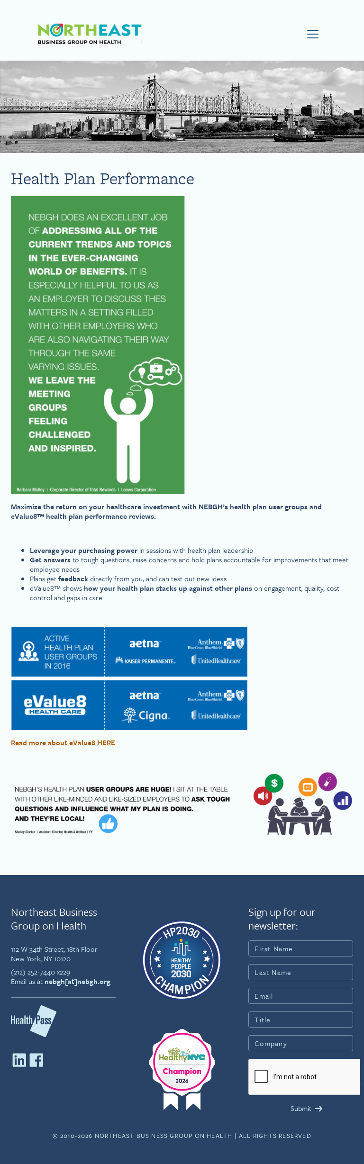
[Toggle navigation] (313, 34)
